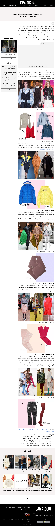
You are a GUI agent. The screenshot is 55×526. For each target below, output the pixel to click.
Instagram (35, 515)
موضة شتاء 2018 (28, 445)
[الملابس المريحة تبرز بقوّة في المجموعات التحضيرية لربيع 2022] (34, 462)
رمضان (3, 5)
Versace (43, 440)
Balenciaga (48, 436)
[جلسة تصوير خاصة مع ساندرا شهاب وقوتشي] (36, 55)
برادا (24, 441)
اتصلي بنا (28, 519)
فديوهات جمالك (12, 507)
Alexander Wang (25, 434)
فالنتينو (22, 443)
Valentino (48, 440)
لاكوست (43, 445)
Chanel (39, 436)
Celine (43, 436)
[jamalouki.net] (27, 3)
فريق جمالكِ (17, 519)
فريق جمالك (49, 22)
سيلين (42, 443)
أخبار (30, 5)
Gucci (35, 436)
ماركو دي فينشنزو (36, 445)
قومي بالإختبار (9, 58)
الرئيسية (32, 19)
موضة (51, 5)
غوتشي (26, 443)
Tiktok (39, 517)
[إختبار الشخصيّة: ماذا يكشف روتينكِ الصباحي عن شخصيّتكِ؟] (9, 46)
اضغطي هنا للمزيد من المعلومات (46, 149)
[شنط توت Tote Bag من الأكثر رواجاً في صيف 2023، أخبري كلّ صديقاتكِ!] (46, 462)
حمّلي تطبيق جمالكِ (43, 519)
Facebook (46, 515)
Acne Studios (41, 434)
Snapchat (51, 515)
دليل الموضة (25, 19)
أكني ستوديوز (38, 440)
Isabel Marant (30, 436)
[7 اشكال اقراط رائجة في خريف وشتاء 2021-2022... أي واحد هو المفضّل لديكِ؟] (46, 481)
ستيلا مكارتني (48, 443)
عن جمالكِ (23, 519)
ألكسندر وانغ (25, 440)
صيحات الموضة (33, 443)
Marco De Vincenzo (46, 438)
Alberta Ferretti (33, 434)
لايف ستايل (22, 5)
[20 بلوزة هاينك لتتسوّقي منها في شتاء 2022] (21, 462)
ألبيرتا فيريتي (31, 440)
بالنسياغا (28, 441)
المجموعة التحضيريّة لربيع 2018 (38, 441)
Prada (33, 438)
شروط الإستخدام (10, 519)
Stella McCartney (27, 438)
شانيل (38, 443)
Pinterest (40, 515)
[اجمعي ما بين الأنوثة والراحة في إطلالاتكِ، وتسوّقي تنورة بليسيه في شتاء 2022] (8, 462)
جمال (45, 5)
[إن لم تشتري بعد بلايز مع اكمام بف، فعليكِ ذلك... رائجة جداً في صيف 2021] (8, 481)
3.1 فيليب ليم (48, 434)
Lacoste (24, 436)
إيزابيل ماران (48, 441)
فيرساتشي (48, 445)
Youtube (34, 517)
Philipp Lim (38, 438)
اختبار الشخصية (12, 5)
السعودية (37, 5)
